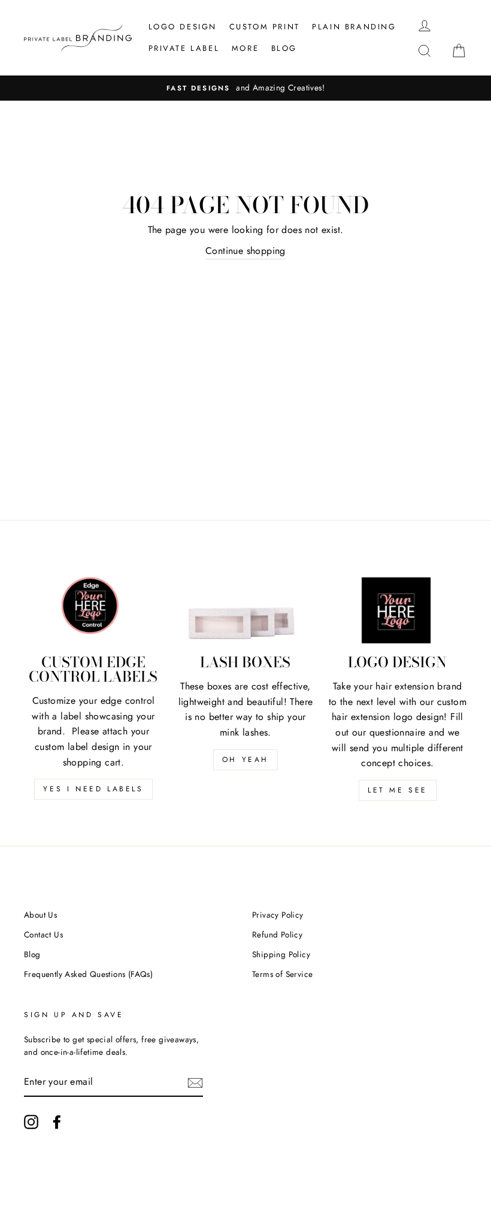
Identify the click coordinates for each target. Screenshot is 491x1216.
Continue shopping (245, 251)
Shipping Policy (281, 954)
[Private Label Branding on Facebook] (57, 1122)
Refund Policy (277, 934)
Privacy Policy (278, 915)
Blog (284, 48)
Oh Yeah (245, 759)
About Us (40, 915)
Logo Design (182, 26)
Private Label (184, 48)
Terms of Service (282, 974)
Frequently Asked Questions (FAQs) (88, 974)
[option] (245, 88)
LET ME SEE (398, 790)
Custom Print (264, 26)
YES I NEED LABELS (93, 789)
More (245, 48)
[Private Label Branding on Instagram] (31, 1122)
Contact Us (43, 934)
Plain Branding (354, 26)
